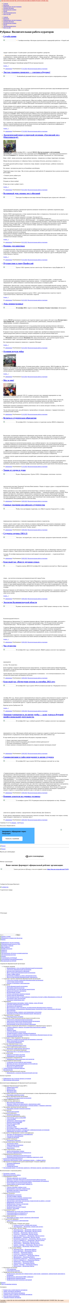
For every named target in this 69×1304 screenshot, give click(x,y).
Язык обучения (11, 1010)
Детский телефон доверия (14, 1196)
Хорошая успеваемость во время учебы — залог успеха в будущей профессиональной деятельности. (33, 715)
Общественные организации (15, 1145)
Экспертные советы (12, 1143)
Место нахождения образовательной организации (21, 972)
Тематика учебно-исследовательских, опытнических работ (23, 1104)
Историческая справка (9, 9)
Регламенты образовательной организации (19, 1098)
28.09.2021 (24, 820)
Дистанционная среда (9, 12)
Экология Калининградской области (20, 602)
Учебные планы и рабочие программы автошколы (17, 1294)
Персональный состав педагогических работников (21, 1024)
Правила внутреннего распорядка (16, 991)
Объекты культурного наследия (16, 1054)
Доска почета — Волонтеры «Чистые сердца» (26, 1243)
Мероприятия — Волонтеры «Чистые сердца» (26, 1237)
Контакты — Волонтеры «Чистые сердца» (25, 1232)
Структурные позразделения (15, 981)
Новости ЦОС (11, 1089)
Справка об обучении (13, 1137)
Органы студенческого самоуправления (18, 983)
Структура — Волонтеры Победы (23, 1254)
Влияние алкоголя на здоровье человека (21, 796)
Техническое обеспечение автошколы (14, 1293)
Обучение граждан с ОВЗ (14, 1205)
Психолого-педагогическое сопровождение (19, 1197)
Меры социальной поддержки (15, 1041)
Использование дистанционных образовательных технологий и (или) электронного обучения (34, 1009)
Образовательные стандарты (15, 1016)
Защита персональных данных (15, 1151)
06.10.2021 (24, 190)
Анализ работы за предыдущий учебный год (19, 1184)
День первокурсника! (13, 304)
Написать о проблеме (12, 838)
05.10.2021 (24, 260)
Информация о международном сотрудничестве (20, 1059)
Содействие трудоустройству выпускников (19, 1062)
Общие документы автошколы (12, 1291)
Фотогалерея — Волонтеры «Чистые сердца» (26, 1246)
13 (22, 822)
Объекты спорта (11, 1030)
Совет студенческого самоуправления (17, 1220)
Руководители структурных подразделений (19, 1022)
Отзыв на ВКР (11, 1125)
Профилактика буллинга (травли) (16, 1207)
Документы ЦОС (12, 1092)
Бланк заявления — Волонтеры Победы (24, 1251)
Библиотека (10, 1028)
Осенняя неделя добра (13, 351)
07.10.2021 (24, 68)
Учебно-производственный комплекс (14, 1068)
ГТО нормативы (11, 1269)
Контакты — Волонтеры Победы (22, 1252)
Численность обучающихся (14, 1006)
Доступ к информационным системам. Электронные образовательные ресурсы (29, 1035)
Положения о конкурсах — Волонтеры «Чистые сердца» (29, 1238)
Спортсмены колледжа (13, 1270)
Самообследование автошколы (12, 1297)
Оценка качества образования (15, 995)
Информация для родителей (15, 1202)
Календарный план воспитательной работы (19, 1182)
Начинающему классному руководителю (18, 1188)
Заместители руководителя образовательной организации (23, 1021)
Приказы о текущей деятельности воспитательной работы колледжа (26, 1179)
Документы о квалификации (15, 1136)
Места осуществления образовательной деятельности (22, 977)
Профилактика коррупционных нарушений (19, 1279)
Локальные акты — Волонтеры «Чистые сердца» (27, 1229)
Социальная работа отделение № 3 (17, 1214)
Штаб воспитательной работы (12, 1175)
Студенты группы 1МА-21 (15, 533)
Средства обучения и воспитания (16, 1032)
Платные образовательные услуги (16, 1045)
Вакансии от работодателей (15, 1066)
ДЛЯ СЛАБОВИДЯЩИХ (36, 856)
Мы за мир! (8, 380)
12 (21, 822)
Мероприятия (11, 1164)
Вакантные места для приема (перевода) (18, 1051)
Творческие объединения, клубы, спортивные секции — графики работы (24, 1160)
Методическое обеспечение (11, 1080)
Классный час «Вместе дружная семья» (21, 562)
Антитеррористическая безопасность (17, 1199)
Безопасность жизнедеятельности (13, 1158)
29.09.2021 (24, 711)
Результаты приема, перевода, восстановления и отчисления (24, 1012)
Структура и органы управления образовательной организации (25, 980)
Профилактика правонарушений (16, 1278)
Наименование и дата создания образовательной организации (24, 968)
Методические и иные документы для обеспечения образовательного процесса (29, 1007)
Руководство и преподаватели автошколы (15, 1290)
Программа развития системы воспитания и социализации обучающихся (28, 1181)
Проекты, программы (13, 1208)
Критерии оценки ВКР (13, 1123)
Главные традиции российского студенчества (24, 505)
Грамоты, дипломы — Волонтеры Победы (25, 1264)
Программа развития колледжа (15, 987)
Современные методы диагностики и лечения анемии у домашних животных (29, 1105)
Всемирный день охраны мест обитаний (21, 193)
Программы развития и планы (15, 1095)
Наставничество (8, 1069)
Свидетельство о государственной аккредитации (21, 989)
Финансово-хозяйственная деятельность (18, 1048)
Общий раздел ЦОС (12, 1087)
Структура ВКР (11, 1119)
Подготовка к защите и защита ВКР (17, 1128)
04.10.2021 (24, 300)
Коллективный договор (13, 992)
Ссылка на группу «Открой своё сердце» (25, 1225)
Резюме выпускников (13, 1111)
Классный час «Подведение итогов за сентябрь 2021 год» (29, 682)
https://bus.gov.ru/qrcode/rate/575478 (57, 869)
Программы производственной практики (18, 1108)
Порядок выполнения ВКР (14, 1122)
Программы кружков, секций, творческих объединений (23, 1217)
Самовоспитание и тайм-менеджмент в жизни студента (28, 757)
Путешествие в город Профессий (18, 263)
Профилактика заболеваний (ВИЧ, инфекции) (20, 1276)
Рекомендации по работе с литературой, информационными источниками (28, 1130)
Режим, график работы (13, 974)
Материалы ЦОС (12, 1090)
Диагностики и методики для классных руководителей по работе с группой (28, 1201)
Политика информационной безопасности (19, 1152)
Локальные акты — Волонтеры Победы (24, 1249)
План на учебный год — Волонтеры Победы (26, 1255)
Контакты (6, 5)
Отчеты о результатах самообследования (18, 994)
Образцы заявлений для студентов (16, 1178)
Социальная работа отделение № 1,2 (17, 1213)
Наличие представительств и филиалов (18, 971)
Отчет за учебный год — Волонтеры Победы (26, 1260)
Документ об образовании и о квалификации (20, 1134)
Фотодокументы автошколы (11, 1296)
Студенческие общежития (14, 1042)
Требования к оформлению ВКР (16, 1120)
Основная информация (13, 1163)
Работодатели (11, 1148)
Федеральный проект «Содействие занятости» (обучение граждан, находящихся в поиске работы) (31, 1167)
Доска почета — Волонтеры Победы (23, 1263)
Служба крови (9, 36)
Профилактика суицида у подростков (17, 1204)
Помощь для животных (14, 246)
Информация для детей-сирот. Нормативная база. (21, 1211)
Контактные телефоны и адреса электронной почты (22, 975)
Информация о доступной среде (16, 1056)
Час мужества (9, 646)
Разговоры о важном (9, 1173)
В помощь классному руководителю (17, 1190)
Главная (5, 3)
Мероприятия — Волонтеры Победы (24, 1257)
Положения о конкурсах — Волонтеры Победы (27, 1258)
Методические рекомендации (15, 1065)
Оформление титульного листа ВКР (17, 1131)
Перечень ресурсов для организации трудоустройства (22, 1063)
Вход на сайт (7, 14)
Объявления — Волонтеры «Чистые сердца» (26, 1242)
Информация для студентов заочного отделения (17, 1078)
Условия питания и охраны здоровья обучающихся (21, 1033)
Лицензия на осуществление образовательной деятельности (24, 1013)
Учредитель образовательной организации (19, 969)
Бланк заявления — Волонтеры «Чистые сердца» (27, 1231)
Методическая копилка (13, 1191)
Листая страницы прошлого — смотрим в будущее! (26, 72)
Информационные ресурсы (14, 1036)
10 (18, 822)
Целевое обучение (8, 8)
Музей (5, 11)
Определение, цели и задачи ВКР (16, 1117)
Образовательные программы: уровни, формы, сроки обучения (25, 1003)
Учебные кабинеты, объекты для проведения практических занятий (26, 1027)
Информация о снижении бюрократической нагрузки (22, 1073)
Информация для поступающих (12, 6)
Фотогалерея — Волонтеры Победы (23, 1266)
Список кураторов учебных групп (16, 1187)
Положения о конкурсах (14, 1140)
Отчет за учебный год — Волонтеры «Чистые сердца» (29, 1240)
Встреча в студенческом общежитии (19, 418)
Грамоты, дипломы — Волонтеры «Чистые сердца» (28, 1245)
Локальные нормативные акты (15, 1000)
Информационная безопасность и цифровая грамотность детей (25, 1157)
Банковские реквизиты (13, 1114)
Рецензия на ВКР (12, 1126)
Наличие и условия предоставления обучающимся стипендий (24, 1039)
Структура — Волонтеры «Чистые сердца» (25, 1234)
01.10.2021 (24, 414)
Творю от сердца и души (14, 470)
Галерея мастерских (12, 1166)
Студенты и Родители (13, 1146)
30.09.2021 (24, 501)
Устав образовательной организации (17, 986)
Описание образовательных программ (18, 1004)
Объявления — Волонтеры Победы (23, 1261)
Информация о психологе (14, 1194)
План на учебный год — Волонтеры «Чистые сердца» (29, 1235)
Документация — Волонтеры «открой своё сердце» (28, 1226)
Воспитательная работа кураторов (37, 68)
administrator (8, 68)
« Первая (13, 822)
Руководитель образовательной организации (19, 1019)
